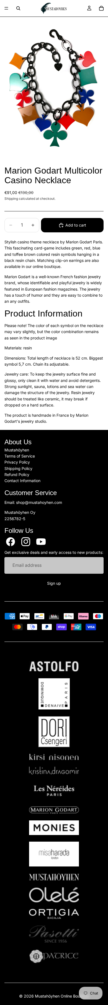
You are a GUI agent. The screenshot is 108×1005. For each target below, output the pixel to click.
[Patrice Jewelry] (54, 956)
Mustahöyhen (16, 450)
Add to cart (75, 225)
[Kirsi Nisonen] (54, 757)
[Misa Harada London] (54, 854)
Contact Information (22, 480)
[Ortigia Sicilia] (54, 914)
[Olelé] (54, 895)
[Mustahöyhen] (54, 877)
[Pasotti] (54, 934)
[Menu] (6, 8)
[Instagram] (25, 541)
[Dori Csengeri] (54, 731)
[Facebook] (10, 541)
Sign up (54, 583)
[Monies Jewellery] (54, 827)
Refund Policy (16, 474)
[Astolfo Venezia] (54, 666)
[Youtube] (41, 541)
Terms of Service (19, 456)
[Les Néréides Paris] (54, 790)
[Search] (18, 8)
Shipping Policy (18, 468)
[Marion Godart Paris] (54, 810)
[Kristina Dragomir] (54, 771)
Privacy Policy (17, 462)
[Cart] (101, 8)
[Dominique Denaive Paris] (54, 693)
